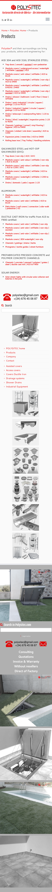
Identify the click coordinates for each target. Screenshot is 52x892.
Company (11, 356)
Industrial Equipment (17, 386)
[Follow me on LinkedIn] (11, 19)
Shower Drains (14, 382)
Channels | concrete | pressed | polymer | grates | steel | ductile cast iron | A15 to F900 (27, 263)
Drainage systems (15, 378)
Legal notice (26, 636)
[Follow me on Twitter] (5, 20)
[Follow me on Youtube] (8, 19)
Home (4, 30)
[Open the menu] (48, 19)
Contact (10, 360)
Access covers (13, 370)
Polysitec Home (18, 30)
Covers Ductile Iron (16, 374)
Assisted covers (14, 366)
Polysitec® (6, 48)
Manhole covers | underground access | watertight (27, 69)
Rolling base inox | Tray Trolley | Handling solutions (27, 140)
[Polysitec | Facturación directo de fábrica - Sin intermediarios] (26, 7)
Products (10, 352)
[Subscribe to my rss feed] (3, 20)
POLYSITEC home (15, 348)
